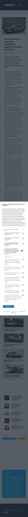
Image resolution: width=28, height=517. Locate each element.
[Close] (25, 204)
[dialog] (14, 258)
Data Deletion (7, 311)
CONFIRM (8, 306)
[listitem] (14, 230)
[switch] (22, 233)
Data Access (15, 311)
